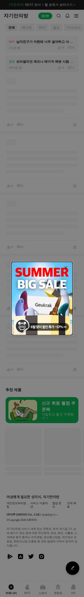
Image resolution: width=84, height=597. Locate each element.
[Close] (66, 267)
